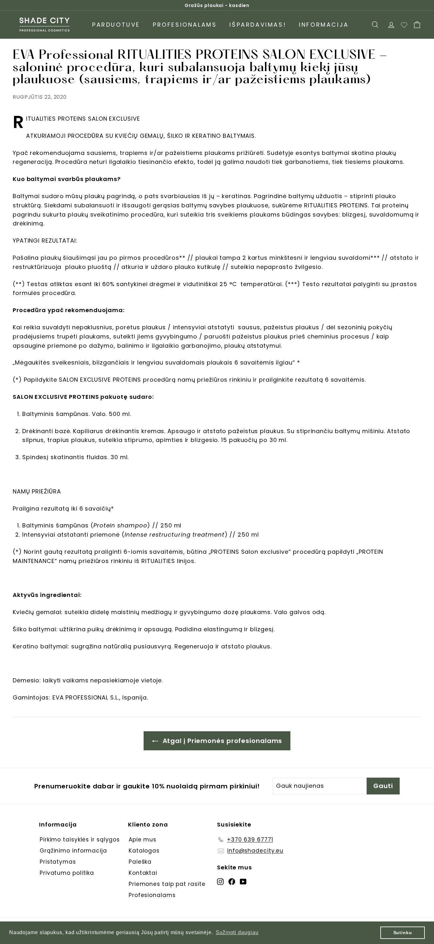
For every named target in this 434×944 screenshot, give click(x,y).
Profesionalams (185, 25)
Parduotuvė (116, 25)
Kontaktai (143, 873)
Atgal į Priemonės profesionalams (221, 740)
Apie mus (142, 839)
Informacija (324, 25)
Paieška (140, 862)
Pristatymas (58, 862)
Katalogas (144, 850)
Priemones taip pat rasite (167, 884)
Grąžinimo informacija (73, 850)
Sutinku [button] (402, 932)
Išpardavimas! (257, 25)
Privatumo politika (67, 873)
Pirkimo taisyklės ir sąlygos (80, 839)
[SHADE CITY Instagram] (220, 881)
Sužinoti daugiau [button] (237, 932)
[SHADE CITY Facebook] (231, 881)
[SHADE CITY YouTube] (243, 881)
